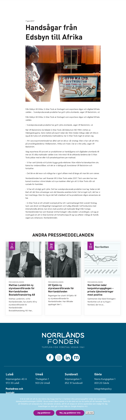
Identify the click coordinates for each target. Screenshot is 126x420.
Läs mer (90, 413)
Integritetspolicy (103, 388)
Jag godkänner (43, 412)
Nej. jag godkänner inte (70, 412)
